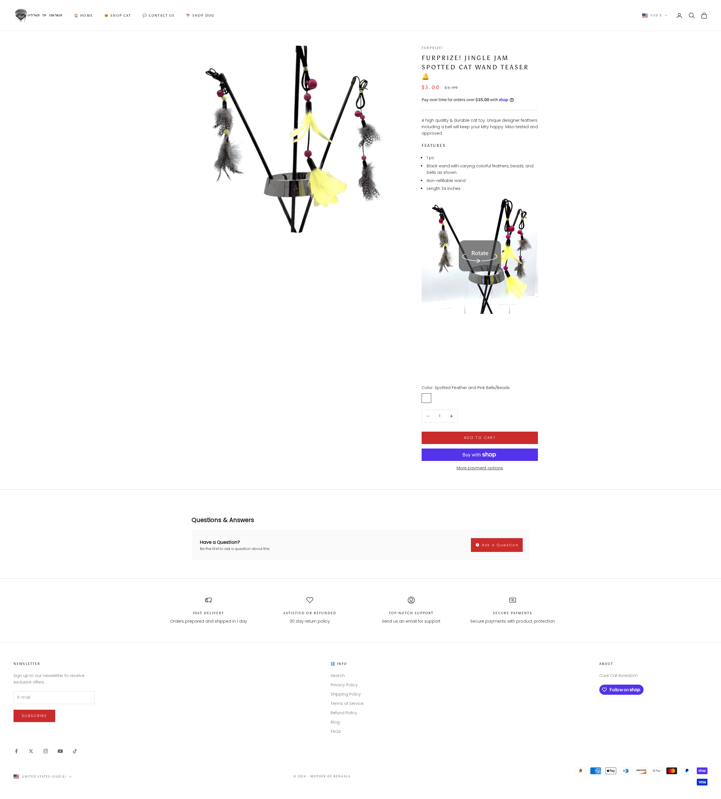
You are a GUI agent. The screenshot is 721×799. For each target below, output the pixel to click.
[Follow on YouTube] (60, 751)
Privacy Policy (344, 685)
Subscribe (34, 715)
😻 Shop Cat (117, 15)
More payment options (480, 468)
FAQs (336, 731)
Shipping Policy (346, 694)
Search (338, 675)
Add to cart (480, 437)
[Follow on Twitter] (31, 751)
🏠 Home (83, 15)
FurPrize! (432, 48)
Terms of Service (347, 703)
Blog (335, 722)
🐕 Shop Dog (200, 15)
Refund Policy (344, 713)
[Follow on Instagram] (45, 751)
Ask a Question (499, 545)
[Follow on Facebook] (16, 751)
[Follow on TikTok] (75, 751)
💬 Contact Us (159, 15)
